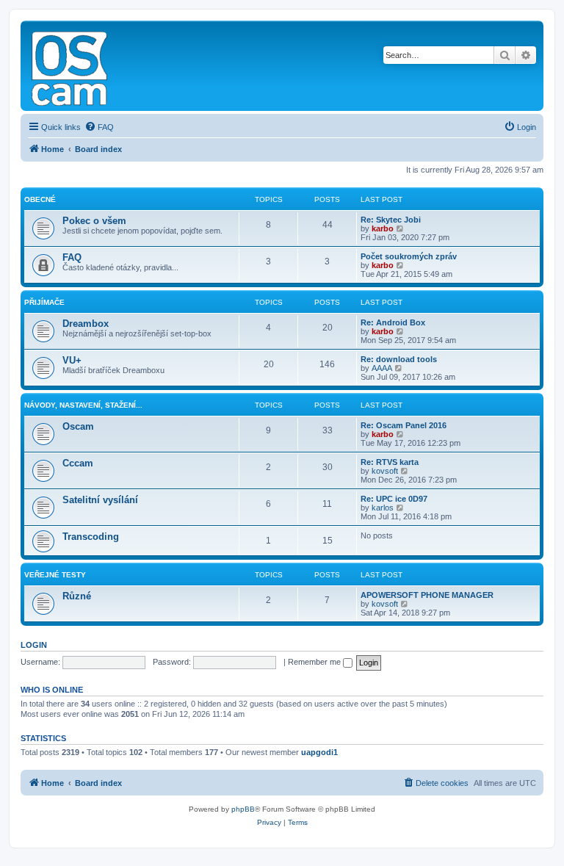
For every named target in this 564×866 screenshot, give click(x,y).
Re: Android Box (393, 322)
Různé (76, 596)
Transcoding (90, 536)
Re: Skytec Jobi (391, 219)
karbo (383, 228)
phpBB (243, 809)
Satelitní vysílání (100, 499)
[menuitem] (99, 127)
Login (34, 645)
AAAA (382, 368)
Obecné (40, 199)
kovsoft (385, 470)
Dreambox (85, 323)
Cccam (77, 463)
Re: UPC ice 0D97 (394, 498)
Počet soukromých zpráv (409, 256)
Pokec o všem (94, 220)
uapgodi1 (319, 752)
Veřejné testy (55, 575)
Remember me (315, 661)
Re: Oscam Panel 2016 (403, 425)
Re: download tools (399, 359)
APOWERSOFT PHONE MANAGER (427, 595)
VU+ (72, 360)
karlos (383, 507)
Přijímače (44, 302)
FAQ (72, 257)
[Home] (70, 65)
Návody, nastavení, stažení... (83, 405)
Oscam (78, 426)
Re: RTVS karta (390, 462)
